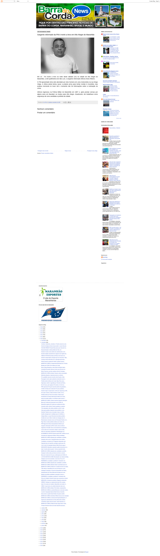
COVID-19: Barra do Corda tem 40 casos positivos (52, 388)
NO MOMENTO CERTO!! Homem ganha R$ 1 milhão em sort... (55, 433)
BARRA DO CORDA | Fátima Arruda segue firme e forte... (54, 503)
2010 (41, 545)
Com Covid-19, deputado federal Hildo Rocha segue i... (53, 445)
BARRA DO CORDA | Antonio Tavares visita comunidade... (54, 373)
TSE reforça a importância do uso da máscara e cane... (53, 468)
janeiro (43, 525)
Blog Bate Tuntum (107, 109)
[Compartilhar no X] (67, 102)
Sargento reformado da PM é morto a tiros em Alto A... (53, 425)
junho (42, 515)
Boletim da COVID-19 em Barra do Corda (50, 365)
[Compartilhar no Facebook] (69, 102)
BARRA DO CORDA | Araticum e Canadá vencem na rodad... (55, 466)
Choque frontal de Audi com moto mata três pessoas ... (53, 505)
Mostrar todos (118, 118)
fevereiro (43, 523)
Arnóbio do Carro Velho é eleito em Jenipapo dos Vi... (53, 418)
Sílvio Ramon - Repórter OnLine (110, 56)
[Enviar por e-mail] (64, 102)
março (42, 521)
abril (42, 519)
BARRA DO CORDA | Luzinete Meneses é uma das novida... (54, 490)
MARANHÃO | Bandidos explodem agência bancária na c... (54, 447)
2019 (41, 528)
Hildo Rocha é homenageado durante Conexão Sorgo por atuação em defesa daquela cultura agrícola (114, 178)
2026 (41, 327)
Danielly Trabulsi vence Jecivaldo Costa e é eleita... (53, 412)
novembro (43, 342)
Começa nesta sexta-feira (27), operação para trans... (53, 359)
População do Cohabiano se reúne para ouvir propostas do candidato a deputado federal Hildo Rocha (115, 218)
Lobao (104, 94)
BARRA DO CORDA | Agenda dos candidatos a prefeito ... (54, 437)
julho (42, 513)
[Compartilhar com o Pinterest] (70, 102)
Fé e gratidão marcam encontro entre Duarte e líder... (53, 377)
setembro (43, 510)
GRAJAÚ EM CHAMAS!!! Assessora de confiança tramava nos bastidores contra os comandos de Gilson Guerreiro (114, 164)
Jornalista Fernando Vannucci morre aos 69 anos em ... (53, 369)
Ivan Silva (105, 257)
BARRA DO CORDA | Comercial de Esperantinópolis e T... (54, 497)
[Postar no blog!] (65, 102)
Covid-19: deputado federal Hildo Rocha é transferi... (53, 492)
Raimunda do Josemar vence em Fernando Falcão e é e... (54, 420)
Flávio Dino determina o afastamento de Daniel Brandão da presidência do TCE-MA (114, 203)
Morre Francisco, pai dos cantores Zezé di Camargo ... (53, 371)
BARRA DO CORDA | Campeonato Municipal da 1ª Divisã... (54, 363)
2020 (41, 338)
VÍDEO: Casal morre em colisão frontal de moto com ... (53, 486)
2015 (41, 535)
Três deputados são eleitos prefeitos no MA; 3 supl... (53, 408)
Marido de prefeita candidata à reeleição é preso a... (53, 474)
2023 (41, 332)
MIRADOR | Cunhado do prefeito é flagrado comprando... (54, 480)
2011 (41, 543)
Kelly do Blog (106, 61)
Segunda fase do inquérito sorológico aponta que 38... (53, 443)
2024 (41, 331)
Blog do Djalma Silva (108, 84)
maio (42, 517)
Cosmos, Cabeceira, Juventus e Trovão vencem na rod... (54, 344)
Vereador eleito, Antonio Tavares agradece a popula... (53, 406)
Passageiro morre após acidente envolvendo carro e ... (53, 379)
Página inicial (68, 150)
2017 (41, 531)
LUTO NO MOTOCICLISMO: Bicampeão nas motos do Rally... (55, 456)
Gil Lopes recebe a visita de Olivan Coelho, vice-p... (53, 392)
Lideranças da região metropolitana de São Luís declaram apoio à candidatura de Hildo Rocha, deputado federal (115, 50)
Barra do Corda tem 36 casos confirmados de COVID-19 (54, 455)
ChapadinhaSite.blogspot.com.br (110, 71)
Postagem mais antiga (92, 150)
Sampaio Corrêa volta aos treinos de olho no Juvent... (53, 453)
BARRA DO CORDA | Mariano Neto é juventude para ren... (54, 464)
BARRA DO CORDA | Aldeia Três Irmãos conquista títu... (53, 488)
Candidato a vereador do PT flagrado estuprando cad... (53, 441)
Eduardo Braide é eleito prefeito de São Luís (51, 350)
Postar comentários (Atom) (47, 153)
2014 (41, 537)
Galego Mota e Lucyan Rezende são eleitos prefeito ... (53, 416)
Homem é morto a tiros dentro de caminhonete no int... (53, 351)
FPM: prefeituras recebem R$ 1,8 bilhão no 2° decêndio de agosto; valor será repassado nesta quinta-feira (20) (115, 151)
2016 (41, 533)
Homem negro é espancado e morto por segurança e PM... (54, 390)
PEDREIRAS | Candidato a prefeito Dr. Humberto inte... (53, 476)
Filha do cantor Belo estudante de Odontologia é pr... (53, 431)
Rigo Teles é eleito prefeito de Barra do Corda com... (53, 421)
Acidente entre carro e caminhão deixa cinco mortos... (53, 439)
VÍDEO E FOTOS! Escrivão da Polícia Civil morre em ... (53, 355)
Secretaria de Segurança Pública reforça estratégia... (53, 435)
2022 (41, 334)
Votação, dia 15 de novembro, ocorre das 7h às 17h (53, 458)
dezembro (43, 340)
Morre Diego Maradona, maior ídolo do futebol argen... (53, 367)
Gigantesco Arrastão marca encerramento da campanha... (54, 427)
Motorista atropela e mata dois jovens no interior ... (52, 375)
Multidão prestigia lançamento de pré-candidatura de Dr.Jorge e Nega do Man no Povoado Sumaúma (115, 88)
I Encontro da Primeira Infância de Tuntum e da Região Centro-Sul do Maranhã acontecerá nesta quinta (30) (115, 113)
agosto (43, 511)
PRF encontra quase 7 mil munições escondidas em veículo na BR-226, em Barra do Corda (115, 229)
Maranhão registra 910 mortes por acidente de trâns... (53, 404)
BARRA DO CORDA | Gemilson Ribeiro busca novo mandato (55, 495)
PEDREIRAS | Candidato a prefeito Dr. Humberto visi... (53, 460)
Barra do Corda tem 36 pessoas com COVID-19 (52, 402)
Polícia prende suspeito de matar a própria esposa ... (53, 361)
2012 (41, 541)
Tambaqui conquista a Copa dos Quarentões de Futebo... (54, 470)
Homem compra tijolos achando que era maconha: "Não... (54, 357)
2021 (41, 336)
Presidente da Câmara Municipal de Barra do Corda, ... (53, 396)
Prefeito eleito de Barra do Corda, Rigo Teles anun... (53, 381)
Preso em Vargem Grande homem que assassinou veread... (54, 478)
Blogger (86, 552)
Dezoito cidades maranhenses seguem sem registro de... (54, 353)
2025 (41, 329)
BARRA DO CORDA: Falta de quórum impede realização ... (54, 400)
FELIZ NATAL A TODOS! (114, 128)
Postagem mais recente (43, 150)
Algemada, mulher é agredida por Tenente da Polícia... (53, 383)
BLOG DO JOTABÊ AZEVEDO (110, 81)
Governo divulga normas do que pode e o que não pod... (54, 346)
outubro (43, 508)
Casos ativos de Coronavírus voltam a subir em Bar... (53, 429)
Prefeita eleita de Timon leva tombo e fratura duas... (52, 394)
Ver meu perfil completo (106, 259)
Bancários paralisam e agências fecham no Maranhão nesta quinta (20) (114, 138)
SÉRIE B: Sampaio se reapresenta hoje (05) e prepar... (53, 482)
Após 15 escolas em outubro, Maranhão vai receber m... (53, 484)
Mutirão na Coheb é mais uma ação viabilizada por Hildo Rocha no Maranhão (115, 191)
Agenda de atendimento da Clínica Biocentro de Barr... (53, 499)
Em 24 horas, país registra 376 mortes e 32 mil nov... (53, 385)
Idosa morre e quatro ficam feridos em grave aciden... (53, 493)
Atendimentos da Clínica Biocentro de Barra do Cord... (53, 472)
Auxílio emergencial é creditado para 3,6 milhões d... (53, 414)
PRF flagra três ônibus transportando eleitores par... (52, 423)
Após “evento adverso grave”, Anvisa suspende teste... (53, 449)
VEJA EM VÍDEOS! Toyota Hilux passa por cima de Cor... (54, 348)
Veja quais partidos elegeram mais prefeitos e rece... (53, 410)
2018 (41, 529)
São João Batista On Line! (109, 99)
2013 (41, 539)
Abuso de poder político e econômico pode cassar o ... (53, 398)
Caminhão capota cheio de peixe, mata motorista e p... (53, 501)
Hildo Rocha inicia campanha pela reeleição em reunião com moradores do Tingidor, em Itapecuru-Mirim (115, 242)
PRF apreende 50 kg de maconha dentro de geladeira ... (54, 386)
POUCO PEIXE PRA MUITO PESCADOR (111, 82)
